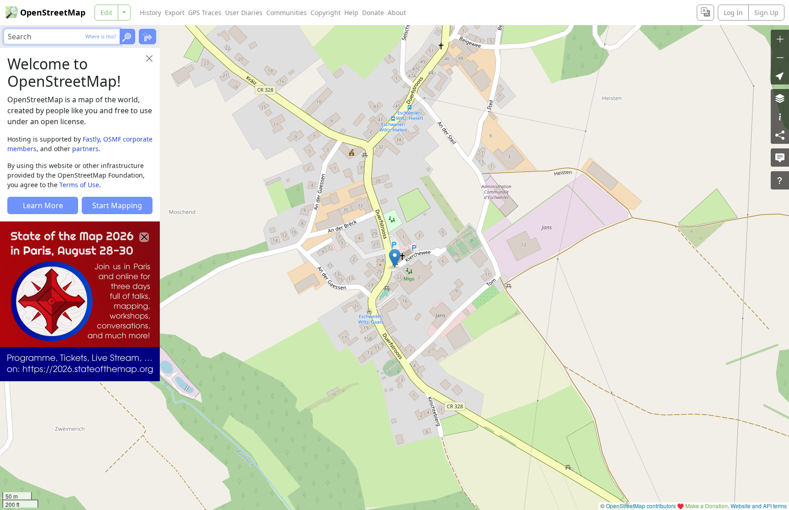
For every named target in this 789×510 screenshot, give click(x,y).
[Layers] (780, 98)
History (150, 12)
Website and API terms (759, 506)
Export (174, 12)
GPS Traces (204, 12)
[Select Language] (705, 13)
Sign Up (766, 12)
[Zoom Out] (780, 57)
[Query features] (780, 180)
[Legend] (780, 116)
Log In (733, 12)
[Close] (149, 58)
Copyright (325, 12)
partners (85, 148)
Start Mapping (117, 205)
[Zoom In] (780, 39)
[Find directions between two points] (147, 36)
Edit (106, 12)
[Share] (780, 135)
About (397, 12)
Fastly (91, 139)
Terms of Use (79, 184)
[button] (394, 258)
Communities (286, 12)
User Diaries (244, 12)
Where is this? (100, 36)
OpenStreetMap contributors (641, 506)
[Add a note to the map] (780, 157)
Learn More (43, 205)
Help (351, 12)
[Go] (127, 36)
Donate (373, 12)
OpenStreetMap (52, 12)
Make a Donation (706, 506)
